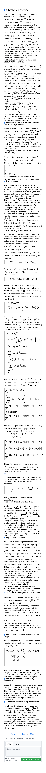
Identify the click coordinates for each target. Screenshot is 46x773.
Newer (14, 734)
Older (32, 734)
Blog (23, 734)
